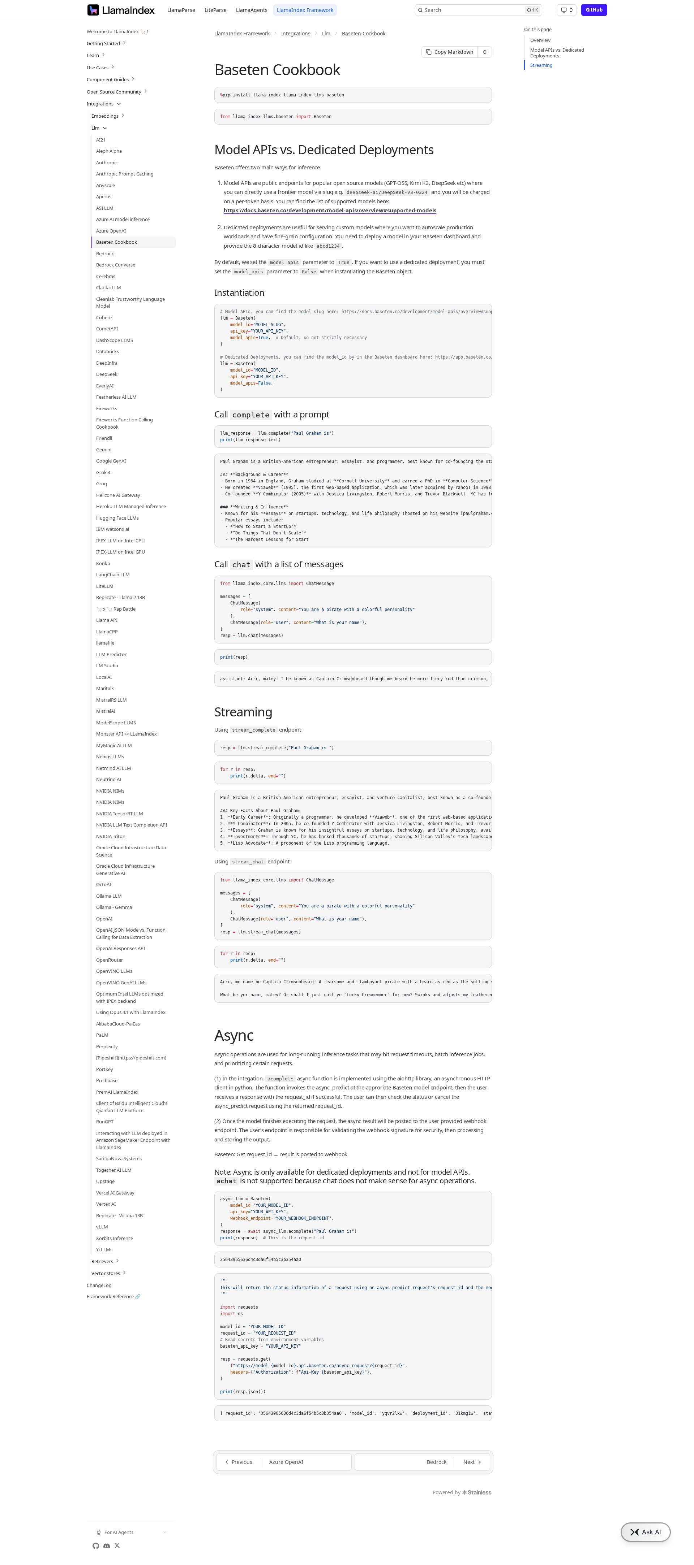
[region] (353, 351)
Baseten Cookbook (363, 33)
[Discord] (106, 1546)
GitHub (594, 9)
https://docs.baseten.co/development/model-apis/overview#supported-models (330, 210)
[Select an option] (567, 10)
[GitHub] (96, 1546)
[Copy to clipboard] (483, 95)
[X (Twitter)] (117, 1546)
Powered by (446, 1492)
